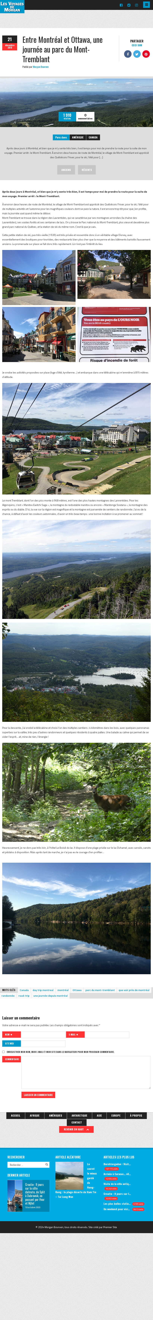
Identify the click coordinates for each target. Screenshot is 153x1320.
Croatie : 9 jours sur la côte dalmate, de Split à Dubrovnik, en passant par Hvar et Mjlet (117, 1194)
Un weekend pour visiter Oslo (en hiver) (117, 1209)
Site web (9, 1043)
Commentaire (12, 1059)
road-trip (23, 996)
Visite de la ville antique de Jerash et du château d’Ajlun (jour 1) (117, 1184)
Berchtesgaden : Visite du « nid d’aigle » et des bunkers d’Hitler (117, 1164)
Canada (93, 137)
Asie (99, 1115)
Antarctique (79, 1115)
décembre (9, 45)
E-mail (72, 1034)
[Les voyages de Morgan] (12, 10)
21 (10, 39)
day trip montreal (43, 990)
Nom (7, 1034)
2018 (10, 47)
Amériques (55, 1115)
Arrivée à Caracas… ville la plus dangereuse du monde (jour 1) (117, 1174)
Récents (87, 170)
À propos (136, 1115)
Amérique (78, 137)
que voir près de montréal (134, 990)
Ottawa (77, 990)
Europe (116, 1115)
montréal (63, 990)
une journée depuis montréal (50, 996)
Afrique (35, 1115)
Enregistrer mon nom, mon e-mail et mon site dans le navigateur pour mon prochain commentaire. (60, 1051)
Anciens (66, 170)
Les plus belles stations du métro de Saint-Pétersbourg (117, 1203)
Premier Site (110, 1227)
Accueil (15, 1115)
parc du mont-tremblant (100, 990)
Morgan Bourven (41, 67)
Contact (76, 1122)
